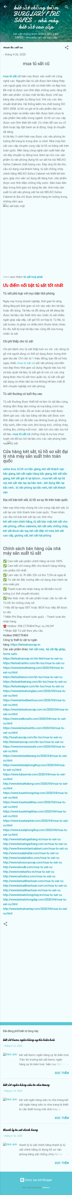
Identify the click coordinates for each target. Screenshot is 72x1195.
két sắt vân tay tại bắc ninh (25, 483)
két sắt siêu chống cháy (52, 526)
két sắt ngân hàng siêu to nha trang (26, 1084)
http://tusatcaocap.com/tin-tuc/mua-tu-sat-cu (32, 737)
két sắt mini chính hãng (17, 521)
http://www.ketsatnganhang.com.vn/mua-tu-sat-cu (35, 844)
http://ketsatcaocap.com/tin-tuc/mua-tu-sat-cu (33, 742)
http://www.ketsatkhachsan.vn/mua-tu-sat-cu (31, 890)
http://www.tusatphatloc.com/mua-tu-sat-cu (31, 858)
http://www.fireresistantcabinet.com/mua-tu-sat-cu (35, 848)
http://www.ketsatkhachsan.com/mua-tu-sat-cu (33, 881)
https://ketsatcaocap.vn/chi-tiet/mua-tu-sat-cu (33, 658)
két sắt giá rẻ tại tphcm (25, 478)
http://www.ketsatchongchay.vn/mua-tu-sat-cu (32, 895)
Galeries (46, 1187)
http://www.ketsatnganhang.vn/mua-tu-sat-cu (32, 839)
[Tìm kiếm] (66, 8)
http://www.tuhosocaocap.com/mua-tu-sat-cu (32, 862)
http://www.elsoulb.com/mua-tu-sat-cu (27, 867)
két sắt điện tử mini (42, 531)
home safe (10, 654)
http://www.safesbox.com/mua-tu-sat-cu (29, 876)
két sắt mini (36, 649)
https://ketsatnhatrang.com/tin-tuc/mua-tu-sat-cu (35, 681)
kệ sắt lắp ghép (55, 649)
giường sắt (21, 535)
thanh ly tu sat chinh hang (20, 1129)
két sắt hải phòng (40, 535)
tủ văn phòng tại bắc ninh (31, 487)
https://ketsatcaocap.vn (25, 644)
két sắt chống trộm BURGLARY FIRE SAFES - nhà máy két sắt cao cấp (36, 17)
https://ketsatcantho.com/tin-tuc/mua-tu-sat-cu (33, 663)
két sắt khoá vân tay (15, 531)
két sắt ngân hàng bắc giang (34, 473)
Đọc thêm (62, 1073)
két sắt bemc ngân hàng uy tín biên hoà (29, 1039)
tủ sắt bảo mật (42, 521)
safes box (9, 469)
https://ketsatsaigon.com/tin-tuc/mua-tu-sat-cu (33, 686)
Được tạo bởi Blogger (38, 1180)
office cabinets (26, 526)
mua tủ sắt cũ (26, 363)
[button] (66, 48)
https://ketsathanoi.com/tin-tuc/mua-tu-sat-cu (32, 677)
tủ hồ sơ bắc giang (29, 469)
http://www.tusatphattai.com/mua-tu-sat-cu (31, 853)
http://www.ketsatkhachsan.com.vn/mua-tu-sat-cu (35, 885)
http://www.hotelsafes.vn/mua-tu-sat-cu (28, 871)
